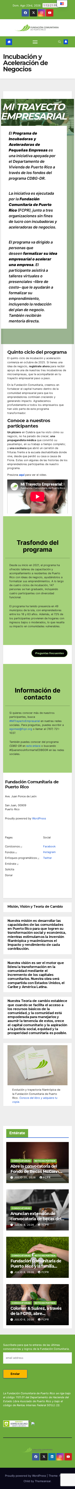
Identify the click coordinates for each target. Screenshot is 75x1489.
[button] (59, 41)
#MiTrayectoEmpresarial (24, 721)
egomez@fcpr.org (20, 729)
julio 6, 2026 (24, 1272)
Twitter (47, 857)
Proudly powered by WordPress (26, 1475)
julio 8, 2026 (24, 1224)
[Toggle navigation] (35, 42)
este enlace (32, 745)
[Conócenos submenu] (21, 846)
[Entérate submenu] (18, 864)
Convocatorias (21, 1161)
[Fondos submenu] (16, 852)
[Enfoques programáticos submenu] (38, 858)
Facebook (49, 846)
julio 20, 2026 (25, 1177)
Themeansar (43, 1481)
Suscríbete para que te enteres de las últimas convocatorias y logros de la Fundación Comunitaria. (36, 1346)
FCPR (47, 1177)
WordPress (39, 818)
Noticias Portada (45, 1161)
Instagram (49, 852)
